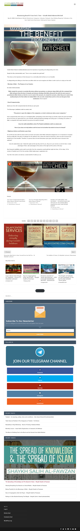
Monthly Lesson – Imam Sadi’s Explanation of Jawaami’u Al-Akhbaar (24, 428)
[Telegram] (40, 356)
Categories (36, 18)
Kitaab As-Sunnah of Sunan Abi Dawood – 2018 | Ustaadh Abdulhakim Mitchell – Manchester (49, 278)
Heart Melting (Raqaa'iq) (57, 18)
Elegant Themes (14, 529)
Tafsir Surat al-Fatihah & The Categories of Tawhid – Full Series (22, 420)
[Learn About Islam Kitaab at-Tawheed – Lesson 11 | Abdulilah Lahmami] (14, 269)
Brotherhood (30, 18)
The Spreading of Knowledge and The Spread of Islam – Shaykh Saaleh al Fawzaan (28, 481)
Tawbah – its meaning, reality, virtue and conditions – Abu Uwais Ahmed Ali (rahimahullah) (30, 417)
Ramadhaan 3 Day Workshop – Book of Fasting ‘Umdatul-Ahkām (23, 424)
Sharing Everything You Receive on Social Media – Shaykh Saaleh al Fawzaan (26, 485)
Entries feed (7, 513)
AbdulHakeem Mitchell (20, 18)
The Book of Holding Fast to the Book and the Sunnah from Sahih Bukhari (25, 432)
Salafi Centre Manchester (33, 20)
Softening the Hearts (46, 20)
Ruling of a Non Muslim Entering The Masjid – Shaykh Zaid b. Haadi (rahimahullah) (28, 496)
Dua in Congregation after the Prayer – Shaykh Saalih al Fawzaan (31, 277)
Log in (5, 509)
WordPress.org (8, 520)
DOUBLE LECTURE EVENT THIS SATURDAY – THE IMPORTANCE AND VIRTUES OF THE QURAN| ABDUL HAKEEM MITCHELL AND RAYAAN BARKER (60, 202)
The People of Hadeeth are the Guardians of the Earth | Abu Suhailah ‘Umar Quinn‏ (66, 278)
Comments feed (8, 517)
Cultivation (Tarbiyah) (45, 18)
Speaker (53, 20)
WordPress (28, 529)
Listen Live (40, 290)
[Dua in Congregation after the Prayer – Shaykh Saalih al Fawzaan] (31, 269)
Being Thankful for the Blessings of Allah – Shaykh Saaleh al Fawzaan (24, 489)
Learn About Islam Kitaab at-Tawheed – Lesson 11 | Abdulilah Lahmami (13, 277)
